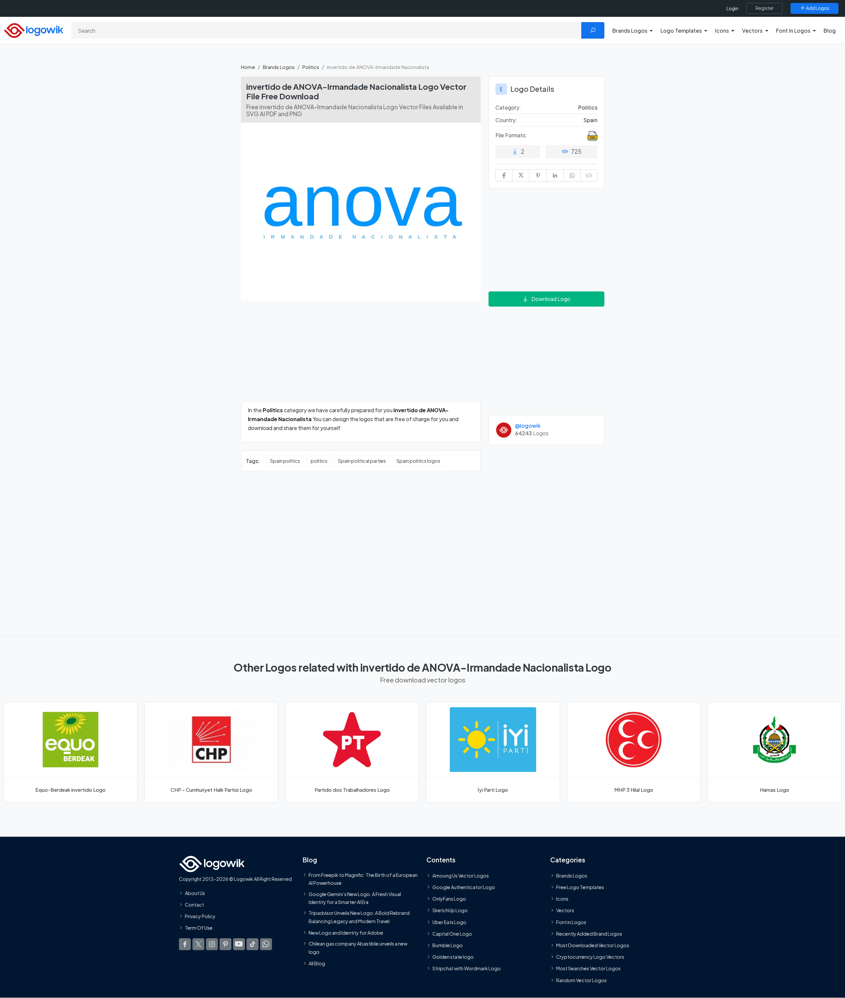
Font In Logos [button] (793, 30)
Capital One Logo (452, 934)
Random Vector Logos (581, 980)
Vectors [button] (752, 30)
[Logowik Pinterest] (225, 944)
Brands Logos (279, 67)
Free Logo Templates (580, 887)
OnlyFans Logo (449, 899)
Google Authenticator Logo (463, 887)
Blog (830, 30)
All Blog (317, 963)
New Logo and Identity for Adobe (346, 933)
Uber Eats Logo (449, 922)
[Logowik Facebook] (185, 944)
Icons (562, 899)
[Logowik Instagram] (212, 944)
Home (248, 67)
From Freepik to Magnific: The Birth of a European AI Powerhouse (363, 879)
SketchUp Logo (450, 911)
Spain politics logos (418, 461)
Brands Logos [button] (629, 30)
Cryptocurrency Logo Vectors (590, 957)
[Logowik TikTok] (252, 944)
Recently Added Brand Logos (589, 934)
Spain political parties (362, 461)
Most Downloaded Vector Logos (592, 945)
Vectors (565, 911)
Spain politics (285, 461)
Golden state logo (453, 957)
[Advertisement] (361, 355)
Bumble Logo (447, 945)
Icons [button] (722, 30)
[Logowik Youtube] (239, 944)
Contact (194, 905)
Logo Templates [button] (681, 30)
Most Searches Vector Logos (588, 969)
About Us (195, 893)
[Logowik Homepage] (33, 29)
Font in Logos (571, 922)
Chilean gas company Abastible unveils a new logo (358, 947)
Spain (590, 119)
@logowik (528, 425)
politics (319, 461)
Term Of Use (199, 928)
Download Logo (550, 298)
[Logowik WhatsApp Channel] (266, 944)
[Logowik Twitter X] (198, 944)
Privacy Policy (200, 916)
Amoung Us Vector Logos (460, 876)
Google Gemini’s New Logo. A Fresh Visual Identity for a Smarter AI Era (355, 898)
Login (732, 8)
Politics (310, 67)
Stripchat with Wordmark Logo (466, 969)
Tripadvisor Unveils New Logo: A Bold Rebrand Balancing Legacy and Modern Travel (359, 917)
